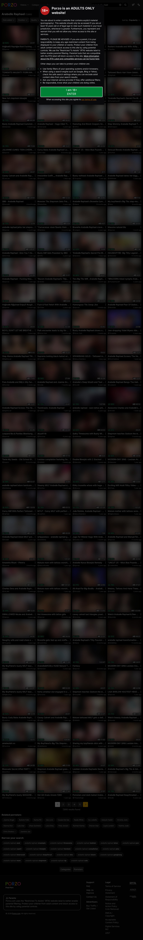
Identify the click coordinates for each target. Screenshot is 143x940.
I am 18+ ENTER (71, 92)
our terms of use (88, 99)
